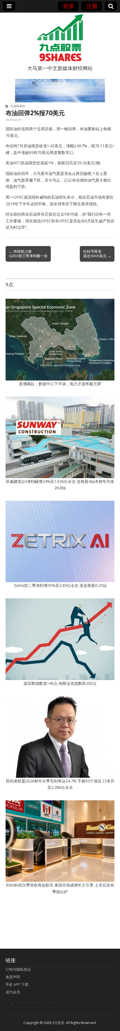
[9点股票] (60, 38)
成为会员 (13, 991)
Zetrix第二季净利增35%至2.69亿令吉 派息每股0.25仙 (60, 585)
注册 (91, 6)
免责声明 (13, 976)
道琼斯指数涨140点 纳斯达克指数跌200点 (60, 683)
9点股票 (58, 1022)
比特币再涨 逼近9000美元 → (97, 253)
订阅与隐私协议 (18, 969)
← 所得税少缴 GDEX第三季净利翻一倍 (28, 253)
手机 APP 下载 (17, 984)
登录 (68, 6)
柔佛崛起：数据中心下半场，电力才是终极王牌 (60, 383)
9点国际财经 (17, 106)
